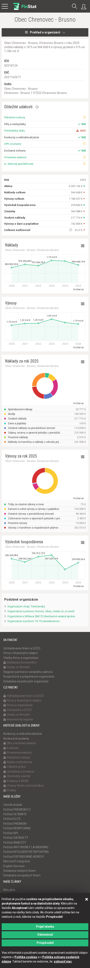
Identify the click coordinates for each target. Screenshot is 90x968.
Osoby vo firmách (18, 667)
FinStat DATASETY (15, 837)
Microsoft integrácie (16, 861)
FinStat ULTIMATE (15, 814)
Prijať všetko (45, 926)
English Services (14, 866)
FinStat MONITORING (17, 828)
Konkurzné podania (16, 738)
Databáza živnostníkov (22, 662)
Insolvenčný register (20, 719)
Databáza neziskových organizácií (25, 681)
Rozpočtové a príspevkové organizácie (28, 676)
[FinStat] (24, 9)
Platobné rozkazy (14, 117)
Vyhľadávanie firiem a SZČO (21, 648)
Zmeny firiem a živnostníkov (25, 785)
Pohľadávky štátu (14, 130)
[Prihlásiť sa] (84, 6)
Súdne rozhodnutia (19, 762)
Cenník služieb (12, 804)
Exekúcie (13, 748)
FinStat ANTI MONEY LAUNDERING (25, 847)
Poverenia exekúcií (15, 157)
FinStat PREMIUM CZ (17, 809)
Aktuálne (9, 890)
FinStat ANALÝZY (14, 842)
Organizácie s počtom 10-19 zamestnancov (33, 621)
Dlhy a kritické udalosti (21, 743)
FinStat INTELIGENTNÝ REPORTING (26, 851)
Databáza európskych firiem (22, 875)
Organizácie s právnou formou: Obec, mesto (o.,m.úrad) (41, 611)
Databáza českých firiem (19, 870)
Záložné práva (16, 766)
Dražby (11, 790)
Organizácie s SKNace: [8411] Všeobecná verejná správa (41, 616)
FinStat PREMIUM (14, 823)
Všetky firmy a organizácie (20, 657)
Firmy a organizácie (20, 705)
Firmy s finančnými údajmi (20, 653)
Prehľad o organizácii (45, 32)
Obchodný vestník (18, 776)
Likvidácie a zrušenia (20, 771)
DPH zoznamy (12, 143)
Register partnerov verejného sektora (28, 672)
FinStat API (10, 833)
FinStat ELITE (12, 818)
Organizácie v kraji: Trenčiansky (26, 606)
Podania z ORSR (17, 781)
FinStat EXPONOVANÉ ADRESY (23, 856)
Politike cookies (25, 957)
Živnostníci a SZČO (19, 710)
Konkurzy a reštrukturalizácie (22, 733)
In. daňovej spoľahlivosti (18, 163)
